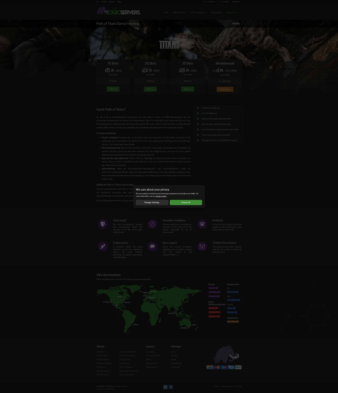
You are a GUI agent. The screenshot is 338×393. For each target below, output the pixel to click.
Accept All (186, 202)
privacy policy (161, 196)
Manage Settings (152, 202)
